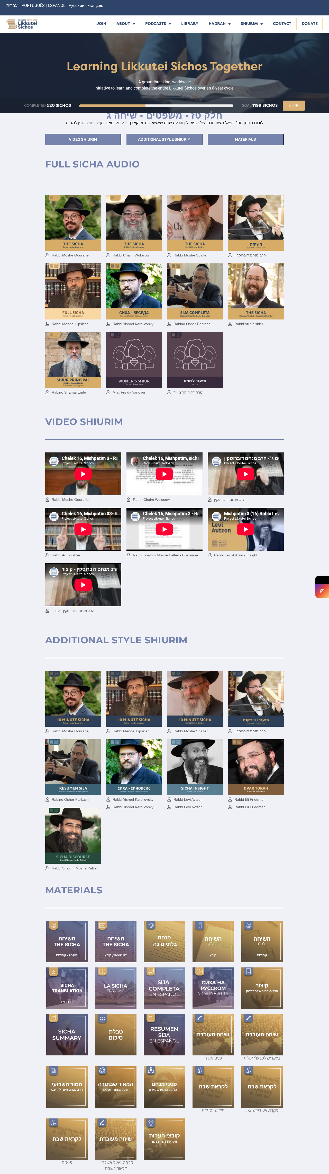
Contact (282, 24)
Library (189, 24)
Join (101, 24)
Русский (77, 5)
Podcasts (155, 24)
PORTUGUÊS (33, 5)
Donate (310, 24)
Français (95, 5)
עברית (11, 5)
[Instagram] (322, 591)
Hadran (217, 24)
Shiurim (249, 24)
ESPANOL (57, 5)
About (123, 24)
